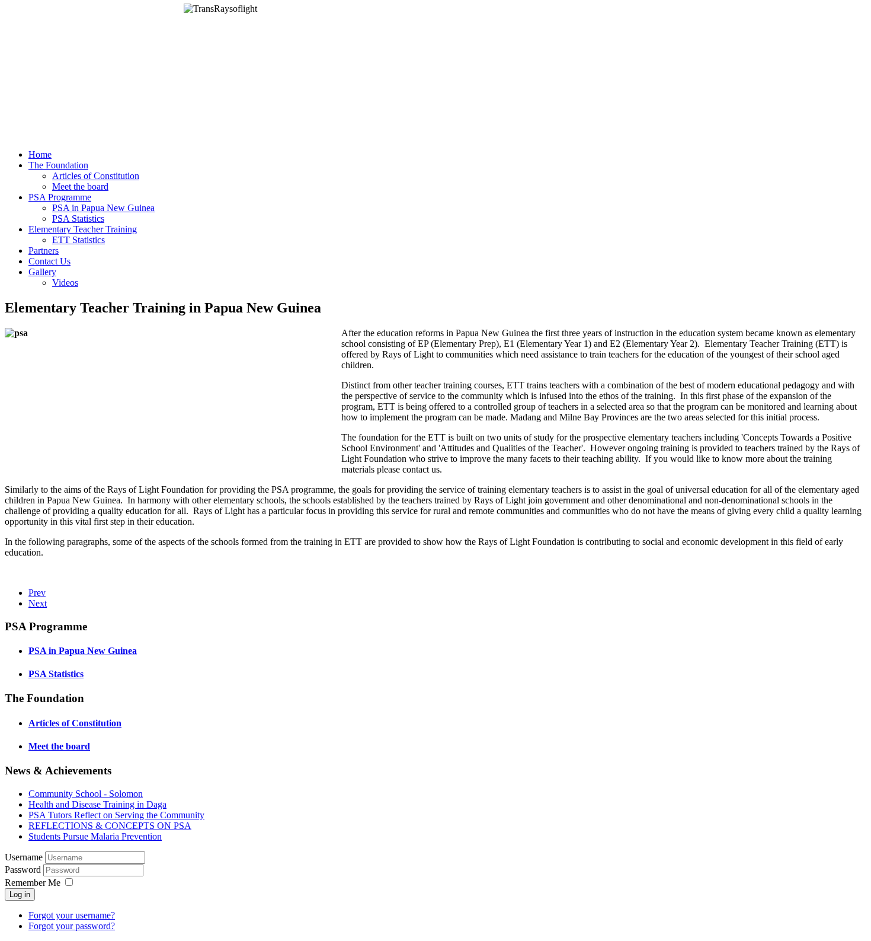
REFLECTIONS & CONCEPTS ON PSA (109, 826)
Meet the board (59, 746)
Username (24, 857)
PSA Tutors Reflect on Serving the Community (116, 815)
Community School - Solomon (85, 794)
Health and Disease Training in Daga (97, 804)
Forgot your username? (71, 915)
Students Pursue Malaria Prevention (95, 836)
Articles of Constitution (74, 723)
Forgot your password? (71, 926)
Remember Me (32, 883)
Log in (19, 894)
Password (24, 870)
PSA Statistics (56, 674)
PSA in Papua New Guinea (82, 651)
